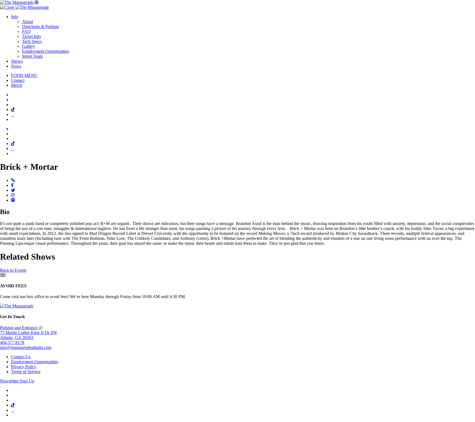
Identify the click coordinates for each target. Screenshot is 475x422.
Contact (17, 80)
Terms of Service (25, 371)
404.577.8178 (12, 342)
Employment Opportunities (45, 51)
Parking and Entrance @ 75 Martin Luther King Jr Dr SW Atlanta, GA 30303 (28, 332)
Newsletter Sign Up (17, 381)
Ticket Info (31, 36)
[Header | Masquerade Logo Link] (17, 2)
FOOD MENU (24, 75)
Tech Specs (32, 41)
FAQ (26, 31)
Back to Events (13, 270)
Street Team (32, 56)
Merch (16, 85)
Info (14, 16)
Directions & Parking (40, 26)
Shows (17, 61)
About (27, 21)
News (16, 66)
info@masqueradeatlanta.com (25, 347)
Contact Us (21, 356)
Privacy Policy (23, 366)
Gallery (28, 46)
